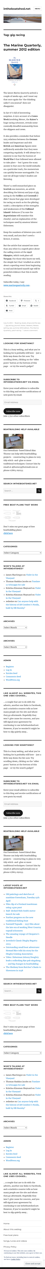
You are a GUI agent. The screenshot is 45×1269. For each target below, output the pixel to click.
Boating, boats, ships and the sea (27, 323)
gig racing (10, 325)
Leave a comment (30, 330)
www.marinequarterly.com (16, 285)
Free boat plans (10, 1235)
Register (10, 666)
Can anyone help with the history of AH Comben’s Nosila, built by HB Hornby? (22, 604)
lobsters (29, 325)
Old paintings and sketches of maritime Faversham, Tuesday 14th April (22, 897)
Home (6, 1223)
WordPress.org (13, 680)
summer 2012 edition (21, 328)
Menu (37, 9)
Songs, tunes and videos (15, 1241)
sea (10, 328)
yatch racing (16, 330)
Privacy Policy (9, 1247)
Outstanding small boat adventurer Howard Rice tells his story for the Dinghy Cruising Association (22, 950)
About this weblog (12, 1229)
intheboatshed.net (16, 8)
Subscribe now (13, 411)
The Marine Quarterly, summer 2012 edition (22, 47)
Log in (9, 670)
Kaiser (23, 325)
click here (8, 533)
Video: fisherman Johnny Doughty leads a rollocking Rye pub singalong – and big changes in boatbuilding (23, 960)
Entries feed (11, 673)
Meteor (36, 325)
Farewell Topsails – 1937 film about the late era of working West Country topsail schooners (23, 927)
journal (17, 325)
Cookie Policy (15, 1259)
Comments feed (13, 676)
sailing (6, 328)
